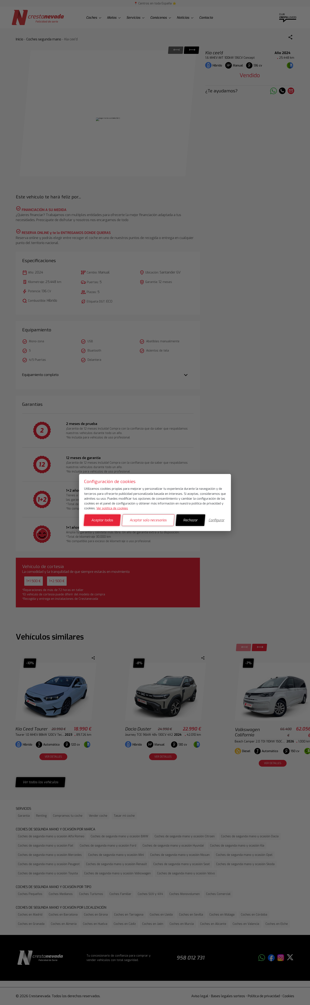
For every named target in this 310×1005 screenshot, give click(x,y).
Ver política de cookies (112, 508)
